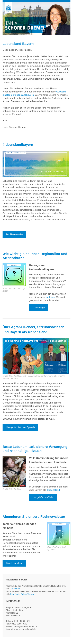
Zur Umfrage (38, 307)
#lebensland (53, 490)
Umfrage (50, 297)
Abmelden (15, 589)
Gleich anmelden (14, 563)
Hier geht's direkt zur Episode (20, 427)
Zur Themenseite (14, 234)
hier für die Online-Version (22, 594)
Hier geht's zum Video (43, 497)
